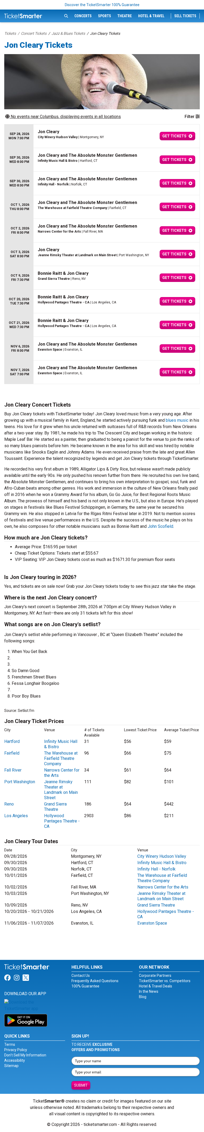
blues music (177, 420)
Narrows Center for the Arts (162, 887)
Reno (9, 804)
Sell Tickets (185, 16)
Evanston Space (152, 923)
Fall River (13, 770)
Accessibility (14, 1060)
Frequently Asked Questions (94, 981)
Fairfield (11, 753)
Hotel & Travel (151, 16)
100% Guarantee (85, 986)
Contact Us (80, 975)
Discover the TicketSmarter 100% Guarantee (102, 5)
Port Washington (19, 781)
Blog (142, 997)
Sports (104, 16)
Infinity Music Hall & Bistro (161, 862)
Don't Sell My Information (25, 1055)
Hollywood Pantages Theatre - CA (62, 821)
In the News (148, 991)
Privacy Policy (15, 1050)
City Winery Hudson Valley (161, 856)
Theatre (124, 16)
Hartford (12, 741)
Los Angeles (16, 815)
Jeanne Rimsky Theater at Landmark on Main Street (61, 789)
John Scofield (160, 526)
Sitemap (11, 1066)
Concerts (83, 16)
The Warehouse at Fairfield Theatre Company (61, 758)
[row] (102, 136)
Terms (9, 1044)
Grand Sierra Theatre (55, 807)
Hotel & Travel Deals (155, 986)
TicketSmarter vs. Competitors (164, 981)
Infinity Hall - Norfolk (156, 869)
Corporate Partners (155, 975)
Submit (81, 1085)
